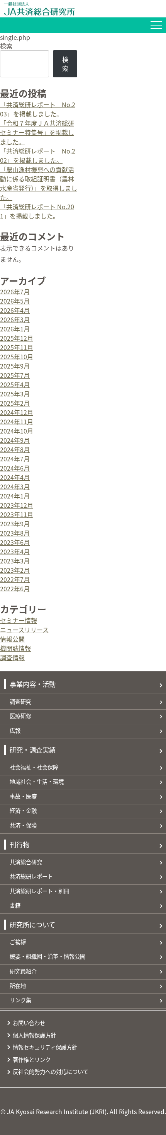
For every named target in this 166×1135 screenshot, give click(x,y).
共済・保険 (23, 825)
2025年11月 (16, 347)
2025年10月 (16, 356)
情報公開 (12, 638)
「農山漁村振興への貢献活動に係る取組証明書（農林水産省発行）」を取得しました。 (38, 183)
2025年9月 (15, 365)
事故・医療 (23, 796)
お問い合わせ (29, 1023)
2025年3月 (15, 393)
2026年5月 (15, 301)
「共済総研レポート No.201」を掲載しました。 (37, 211)
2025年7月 (15, 375)
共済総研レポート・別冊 (39, 891)
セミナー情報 (18, 620)
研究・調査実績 (33, 749)
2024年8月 (15, 449)
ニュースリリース (24, 629)
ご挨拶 (18, 942)
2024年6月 (15, 468)
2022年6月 (15, 588)
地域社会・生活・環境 (37, 781)
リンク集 (20, 1000)
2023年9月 (15, 523)
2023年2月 (15, 570)
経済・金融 (23, 810)
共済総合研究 (26, 862)
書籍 (15, 905)
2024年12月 (16, 412)
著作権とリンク (32, 1059)
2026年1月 (15, 328)
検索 (6, 45)
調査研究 (20, 701)
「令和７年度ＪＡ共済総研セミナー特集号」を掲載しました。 (37, 132)
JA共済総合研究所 (85, 8)
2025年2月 (15, 403)
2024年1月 (15, 495)
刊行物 (19, 844)
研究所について (32, 924)
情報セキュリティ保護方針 (45, 1047)
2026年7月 (15, 291)
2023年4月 (15, 551)
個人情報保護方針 (34, 1035)
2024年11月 (16, 421)
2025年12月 (16, 338)
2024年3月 (15, 486)
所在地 (18, 985)
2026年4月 (15, 310)
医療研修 (20, 716)
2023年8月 (15, 533)
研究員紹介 (23, 971)
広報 (15, 730)
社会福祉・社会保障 (34, 767)
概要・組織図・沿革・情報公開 (47, 956)
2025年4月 (15, 384)
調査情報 (12, 657)
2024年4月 (15, 477)
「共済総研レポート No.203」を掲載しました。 (37, 109)
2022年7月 (15, 579)
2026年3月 (15, 319)
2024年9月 (15, 440)
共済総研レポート (31, 876)
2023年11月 (16, 514)
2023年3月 (15, 560)
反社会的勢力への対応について (50, 1071)
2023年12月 (16, 505)
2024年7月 (15, 458)
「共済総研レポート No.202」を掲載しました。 (37, 155)
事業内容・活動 (33, 684)
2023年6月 (15, 542)
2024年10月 (16, 430)
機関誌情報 (15, 648)
